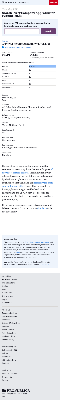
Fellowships (15, 323)
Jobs (4, 323)
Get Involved (7, 296)
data (18, 252)
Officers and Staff (9, 316)
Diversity (5, 319)
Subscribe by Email (10, 346)
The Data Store (8, 282)
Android (12, 360)
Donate (53, 2)
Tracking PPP (23, 3)
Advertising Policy (9, 333)
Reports (5, 326)
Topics (5, 286)
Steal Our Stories (9, 373)
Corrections (7, 302)
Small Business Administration (37, 242)
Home (4, 41)
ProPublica (6, 276)
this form (42, 208)
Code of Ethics (8, 336)
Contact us (45, 264)
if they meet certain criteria (27, 170)
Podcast (5, 363)
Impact (5, 299)
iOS (3, 360)
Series (4, 289)
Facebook (6, 356)
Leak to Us (6, 370)
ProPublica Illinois (9, 279)
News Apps (7, 292)
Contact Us (7, 376)
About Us (6, 309)
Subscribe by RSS (9, 349)
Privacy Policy (8, 339)
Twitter (5, 353)
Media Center (8, 329)
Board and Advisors (10, 313)
